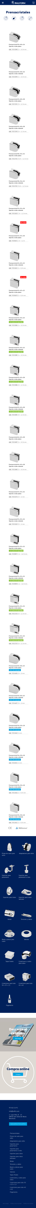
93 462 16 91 (13, 1108)
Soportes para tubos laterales (25, 898)
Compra (18, 1074)
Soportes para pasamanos (6, 876)
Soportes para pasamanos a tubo (24, 876)
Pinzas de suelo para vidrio (8, 854)
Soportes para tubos (9, 897)
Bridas (9, 919)
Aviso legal (5, 1203)
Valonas (26, 939)
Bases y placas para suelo (8, 940)
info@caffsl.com (14, 1111)
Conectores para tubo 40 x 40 (25, 984)
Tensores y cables (26, 919)
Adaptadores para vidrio (26, 853)
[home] (18, 2)
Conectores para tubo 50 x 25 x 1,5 (9, 984)
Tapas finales (10, 961)
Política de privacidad (15, 1203)
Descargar (18, 1038)
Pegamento (9, 1005)
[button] (3, 3)
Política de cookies (28, 1203)
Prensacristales (15, 1133)
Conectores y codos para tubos (25, 962)
